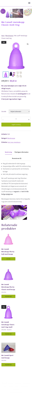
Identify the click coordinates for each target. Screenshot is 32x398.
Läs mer (8, 259)
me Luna (10, 142)
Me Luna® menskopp (7, 383)
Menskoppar (9, 36)
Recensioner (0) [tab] (16, 158)
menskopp (17, 142)
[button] (27, 44)
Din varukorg (16, 389)
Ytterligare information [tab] (21, 152)
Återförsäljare (24, 386)
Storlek (3, 111)
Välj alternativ (8, 296)
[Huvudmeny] (29, 3)
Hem (2, 36)
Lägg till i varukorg (16, 124)
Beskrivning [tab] (8, 152)
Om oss (17, 386)
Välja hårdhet (26, 383)
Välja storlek (18, 383)
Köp (5, 386)
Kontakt (10, 386)
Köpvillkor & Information (16, 392)
